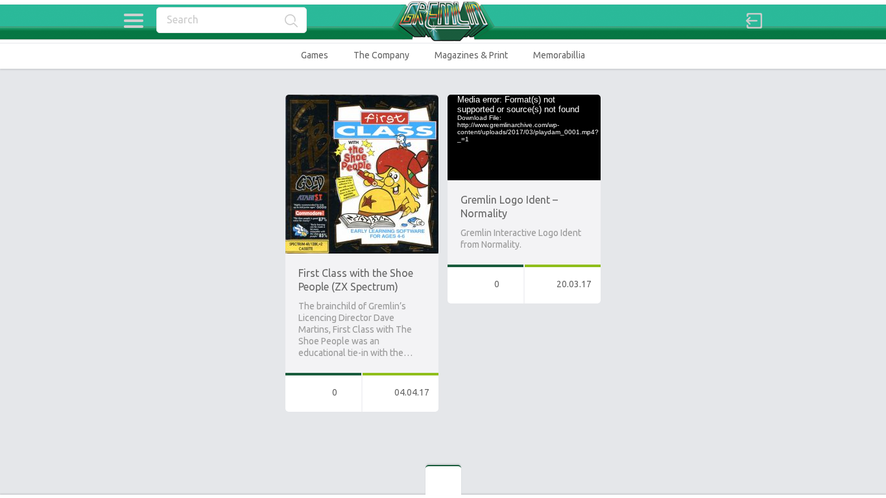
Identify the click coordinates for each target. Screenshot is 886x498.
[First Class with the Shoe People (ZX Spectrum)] (361, 100)
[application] (524, 137)
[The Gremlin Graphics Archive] (443, 21)
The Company (381, 55)
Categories (133, 21)
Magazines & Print (471, 55)
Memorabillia (559, 55)
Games (314, 55)
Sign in (754, 21)
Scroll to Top (846, 454)
